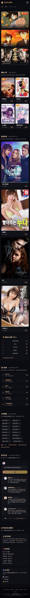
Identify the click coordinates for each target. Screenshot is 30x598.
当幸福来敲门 (15, 353)
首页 (2, 6)
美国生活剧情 (16, 423)
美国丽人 (15, 350)
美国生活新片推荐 (22, 445)
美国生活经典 (6, 420)
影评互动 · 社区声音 (7, 563)
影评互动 (25, 589)
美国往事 (7, 391)
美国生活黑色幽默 (17, 438)
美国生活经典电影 (13, 445)
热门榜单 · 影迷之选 (7, 558)
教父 (15, 344)
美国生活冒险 (16, 429)
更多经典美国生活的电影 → (8, 357)
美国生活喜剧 (6, 423)
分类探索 (21, 589)
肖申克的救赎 (15, 341)
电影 (6, 6)
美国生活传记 (6, 426)
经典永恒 (12, 589)
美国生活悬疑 (6, 429)
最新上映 (7, 589)
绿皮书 (6, 386)
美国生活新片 (16, 420)
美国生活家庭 (16, 435)
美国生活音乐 (6, 435)
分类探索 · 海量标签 (7, 561)
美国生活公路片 (6, 441)
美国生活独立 (6, 438)
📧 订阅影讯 (5, 577)
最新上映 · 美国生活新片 (8, 554)
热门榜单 (16, 589)
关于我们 (15, 592)
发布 (15, 472)
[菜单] (27, 2)
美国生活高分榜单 (5, 447)
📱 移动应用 (5, 579)
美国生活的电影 (20, 518)
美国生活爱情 (16, 426)
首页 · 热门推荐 (6, 551)
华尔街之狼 (7, 397)
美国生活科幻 (6, 432)
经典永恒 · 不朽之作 (7, 556)
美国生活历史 (16, 432)
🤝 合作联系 (5, 581)
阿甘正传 (15, 347)
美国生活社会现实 (18, 441)
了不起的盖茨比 (8, 403)
